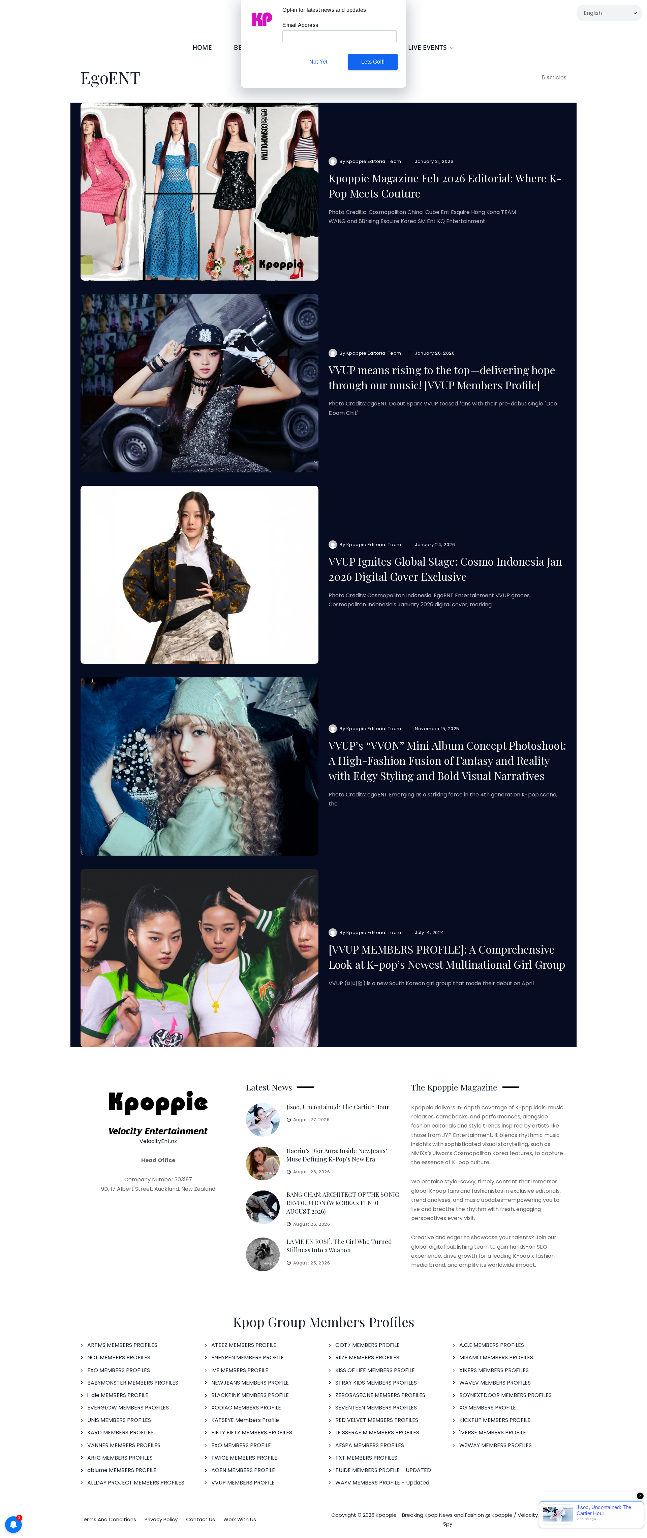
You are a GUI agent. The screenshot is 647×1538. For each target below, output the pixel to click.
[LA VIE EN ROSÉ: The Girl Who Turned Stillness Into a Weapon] (263, 1254)
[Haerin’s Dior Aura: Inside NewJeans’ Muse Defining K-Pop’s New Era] (263, 1163)
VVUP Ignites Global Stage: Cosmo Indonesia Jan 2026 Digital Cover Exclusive (445, 568)
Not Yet (318, 62)
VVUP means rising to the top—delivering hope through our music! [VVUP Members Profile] (442, 377)
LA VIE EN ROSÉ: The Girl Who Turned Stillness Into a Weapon (339, 1246)
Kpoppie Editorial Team (373, 161)
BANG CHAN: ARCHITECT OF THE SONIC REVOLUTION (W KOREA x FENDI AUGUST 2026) (342, 1202)
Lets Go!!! (372, 62)
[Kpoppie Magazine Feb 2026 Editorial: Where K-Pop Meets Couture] (199, 192)
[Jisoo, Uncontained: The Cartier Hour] (263, 1120)
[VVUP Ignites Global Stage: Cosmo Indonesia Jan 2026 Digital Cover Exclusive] (199, 575)
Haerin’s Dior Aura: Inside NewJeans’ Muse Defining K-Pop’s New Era (336, 1155)
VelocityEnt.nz (158, 1141)
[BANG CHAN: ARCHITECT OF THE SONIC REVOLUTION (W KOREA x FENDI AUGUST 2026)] (263, 1207)
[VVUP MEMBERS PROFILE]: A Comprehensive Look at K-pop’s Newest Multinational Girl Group (447, 956)
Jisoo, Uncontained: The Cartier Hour (337, 1107)
